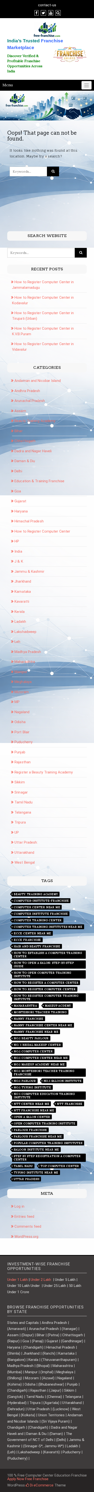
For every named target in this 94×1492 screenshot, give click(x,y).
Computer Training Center (38, 920)
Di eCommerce (41, 1485)
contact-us (47, 5)
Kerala (19, 611)
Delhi (18, 471)
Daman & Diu (24, 461)
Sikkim (19, 782)
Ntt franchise (69, 1104)
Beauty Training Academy (34, 421)
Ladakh (20, 621)
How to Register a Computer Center (46, 982)
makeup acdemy (58, 1005)
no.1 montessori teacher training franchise (44, 1072)
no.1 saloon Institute (63, 1081)
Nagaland (21, 712)
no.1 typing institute (32, 1087)
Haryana (21, 511)
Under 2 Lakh (41, 1279)
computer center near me (37, 907)
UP (16, 832)
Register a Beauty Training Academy (43, 772)
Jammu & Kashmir (29, 571)
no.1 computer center (33, 1051)
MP (17, 702)
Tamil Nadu (23, 802)
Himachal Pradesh (29, 521)
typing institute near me (36, 1172)
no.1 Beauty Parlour (31, 1038)
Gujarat (20, 501)
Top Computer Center (59, 1166)
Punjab (19, 752)
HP (16, 541)
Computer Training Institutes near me (48, 926)
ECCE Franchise (27, 940)
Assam (20, 411)
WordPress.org (26, 1236)
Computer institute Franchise (41, 913)
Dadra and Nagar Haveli (33, 451)
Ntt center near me (31, 1104)
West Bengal (24, 862)
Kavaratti (21, 601)
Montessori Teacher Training (40, 1012)
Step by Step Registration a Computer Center (47, 1157)
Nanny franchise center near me (43, 1025)
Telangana (22, 812)
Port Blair (21, 732)
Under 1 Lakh (17, 1279)
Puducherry (23, 742)
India (18, 551)
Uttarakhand (24, 852)
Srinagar (21, 792)
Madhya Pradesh (27, 652)
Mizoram (21, 692)
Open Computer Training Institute (44, 1123)
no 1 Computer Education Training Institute (44, 1095)
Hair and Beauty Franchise (37, 946)
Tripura (20, 822)
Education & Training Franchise (39, 481)
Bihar (18, 431)
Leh (17, 641)
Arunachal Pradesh (29, 401)
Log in (19, 1206)
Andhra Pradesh (27, 391)
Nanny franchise (28, 1018)
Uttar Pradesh (26, 1179)
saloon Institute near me (36, 1149)
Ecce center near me (32, 933)
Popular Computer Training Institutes (48, 1143)
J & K (18, 561)
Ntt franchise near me (34, 1110)
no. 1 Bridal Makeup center (37, 1045)
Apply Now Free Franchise (27, 1479)
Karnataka (22, 591)
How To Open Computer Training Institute (42, 974)
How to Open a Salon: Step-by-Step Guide (44, 964)
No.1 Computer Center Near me (41, 1058)
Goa (17, 491)
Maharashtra (24, 662)
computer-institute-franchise (41, 900)
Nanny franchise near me (36, 1031)
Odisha (20, 722)
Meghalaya (23, 682)
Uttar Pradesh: (26, 842)
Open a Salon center (32, 1117)
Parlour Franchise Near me (38, 1136)
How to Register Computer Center (42, 531)
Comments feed (27, 1226)
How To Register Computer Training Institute (46, 997)
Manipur (20, 672)
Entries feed (24, 1216)
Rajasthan (22, 762)
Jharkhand (22, 581)
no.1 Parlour (25, 1081)
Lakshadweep (25, 632)
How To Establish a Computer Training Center (48, 954)
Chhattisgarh (24, 441)
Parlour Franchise (30, 1130)
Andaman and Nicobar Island (37, 381)
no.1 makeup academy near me (39, 1064)
